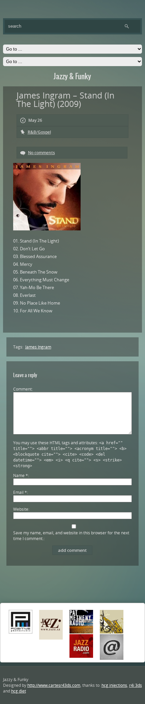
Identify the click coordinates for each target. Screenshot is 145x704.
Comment (22, 389)
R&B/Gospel (39, 132)
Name (20, 475)
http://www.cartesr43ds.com (53, 685)
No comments (41, 153)
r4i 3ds (135, 685)
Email (20, 492)
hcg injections (114, 685)
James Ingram (38, 347)
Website (20, 509)
